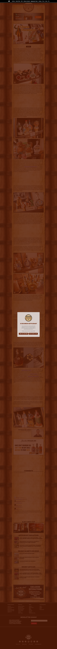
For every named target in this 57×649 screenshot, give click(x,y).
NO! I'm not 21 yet (33, 333)
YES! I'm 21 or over (24, 333)
